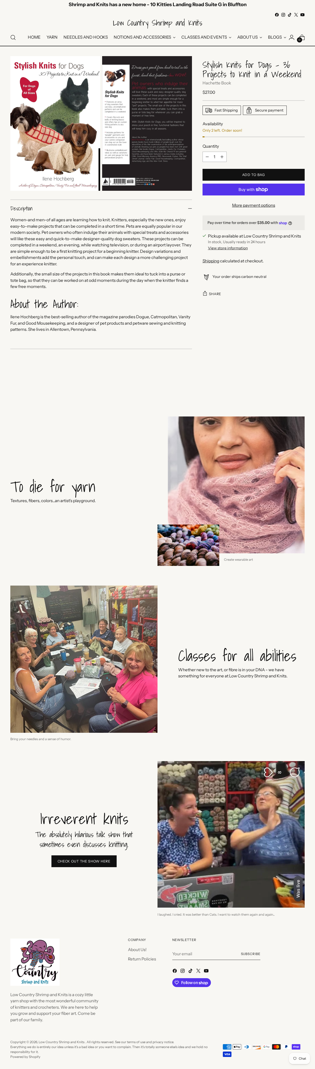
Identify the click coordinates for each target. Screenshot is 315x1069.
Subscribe (251, 954)
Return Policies (142, 959)
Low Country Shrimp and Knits (62, 1042)
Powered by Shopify (25, 1057)
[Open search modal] (13, 37)
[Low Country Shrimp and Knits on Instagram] (283, 15)
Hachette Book (217, 82)
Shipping (211, 260)
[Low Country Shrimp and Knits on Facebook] (277, 15)
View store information (228, 248)
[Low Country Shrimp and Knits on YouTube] (302, 15)
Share (215, 294)
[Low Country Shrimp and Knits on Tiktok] (289, 15)
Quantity (211, 146)
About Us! (137, 949)
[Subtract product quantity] (207, 157)
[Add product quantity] (222, 157)
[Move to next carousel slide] (300, 389)
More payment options (253, 205)
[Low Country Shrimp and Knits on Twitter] (296, 15)
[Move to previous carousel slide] (289, 390)
